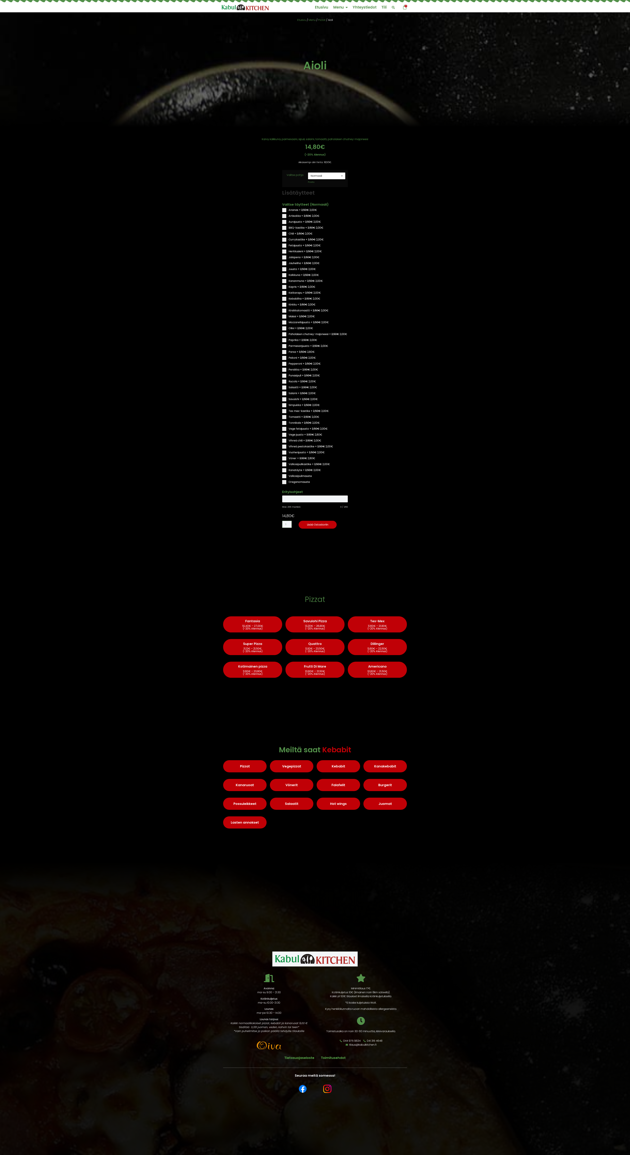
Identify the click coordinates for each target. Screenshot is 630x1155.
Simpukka (304, 405)
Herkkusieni (305, 251)
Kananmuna (305, 281)
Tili (384, 7)
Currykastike (306, 239)
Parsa (301, 352)
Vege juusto (305, 435)
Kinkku (301, 304)
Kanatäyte (304, 470)
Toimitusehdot (333, 1057)
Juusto (302, 269)
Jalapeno (303, 257)
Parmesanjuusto (308, 346)
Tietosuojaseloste (299, 1057)
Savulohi (303, 399)
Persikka (303, 369)
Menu (338, 7)
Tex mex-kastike (308, 411)
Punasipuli (304, 375)
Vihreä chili (304, 440)
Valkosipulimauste (300, 476)
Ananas (302, 210)
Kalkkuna (303, 275)
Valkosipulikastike (309, 464)
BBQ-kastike (305, 228)
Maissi (301, 316)
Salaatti (302, 387)
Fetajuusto (304, 245)
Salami (302, 393)
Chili (300, 233)
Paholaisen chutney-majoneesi (317, 334)
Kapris (301, 287)
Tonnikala (304, 423)
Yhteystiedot (365, 7)
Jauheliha (304, 263)
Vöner (301, 458)
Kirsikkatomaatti (308, 310)
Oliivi (300, 328)
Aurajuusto (304, 222)
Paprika (302, 340)
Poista (311, 182)
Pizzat (322, 20)
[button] (393, 7)
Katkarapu (304, 293)
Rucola (302, 381)
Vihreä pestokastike (310, 446)
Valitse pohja (295, 175)
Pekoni (302, 358)
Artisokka (303, 216)
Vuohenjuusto (306, 452)
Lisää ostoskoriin (317, 525)
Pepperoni (304, 364)
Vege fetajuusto (308, 429)
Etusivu (321, 7)
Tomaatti (303, 417)
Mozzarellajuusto (308, 322)
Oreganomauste (299, 482)
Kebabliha (304, 299)
